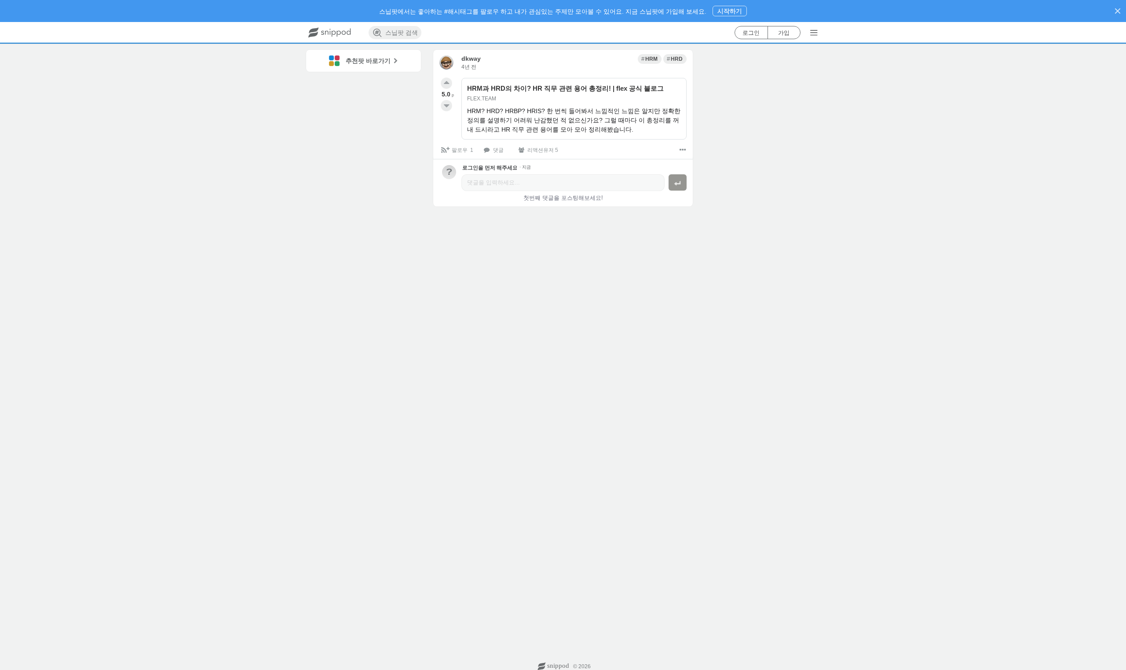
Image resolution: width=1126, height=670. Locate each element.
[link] (650, 59)
